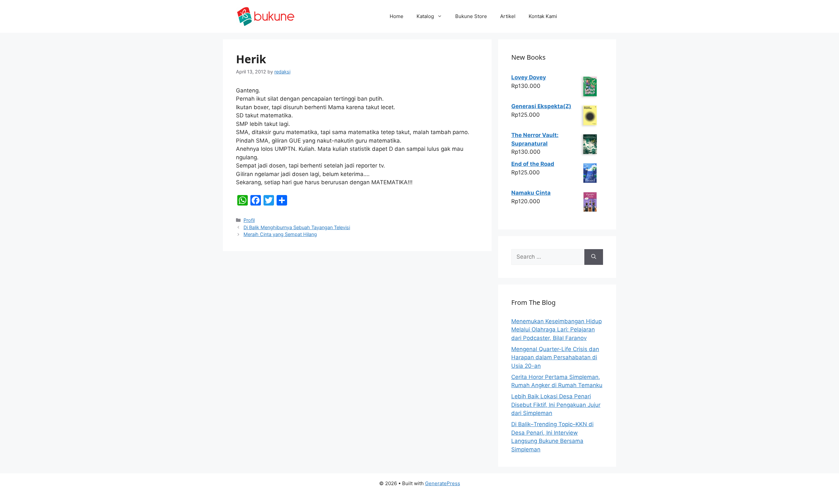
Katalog (425, 16)
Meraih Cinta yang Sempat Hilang (280, 234)
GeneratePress (442, 483)
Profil (249, 220)
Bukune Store (471, 16)
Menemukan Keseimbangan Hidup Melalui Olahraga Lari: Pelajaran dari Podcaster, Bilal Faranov (556, 329)
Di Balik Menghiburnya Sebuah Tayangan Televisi (297, 227)
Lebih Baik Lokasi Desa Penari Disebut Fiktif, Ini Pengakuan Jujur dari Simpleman (555, 404)
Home (396, 16)
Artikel (508, 16)
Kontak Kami (543, 16)
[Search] (593, 257)
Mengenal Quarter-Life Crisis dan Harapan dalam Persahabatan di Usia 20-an (555, 357)
